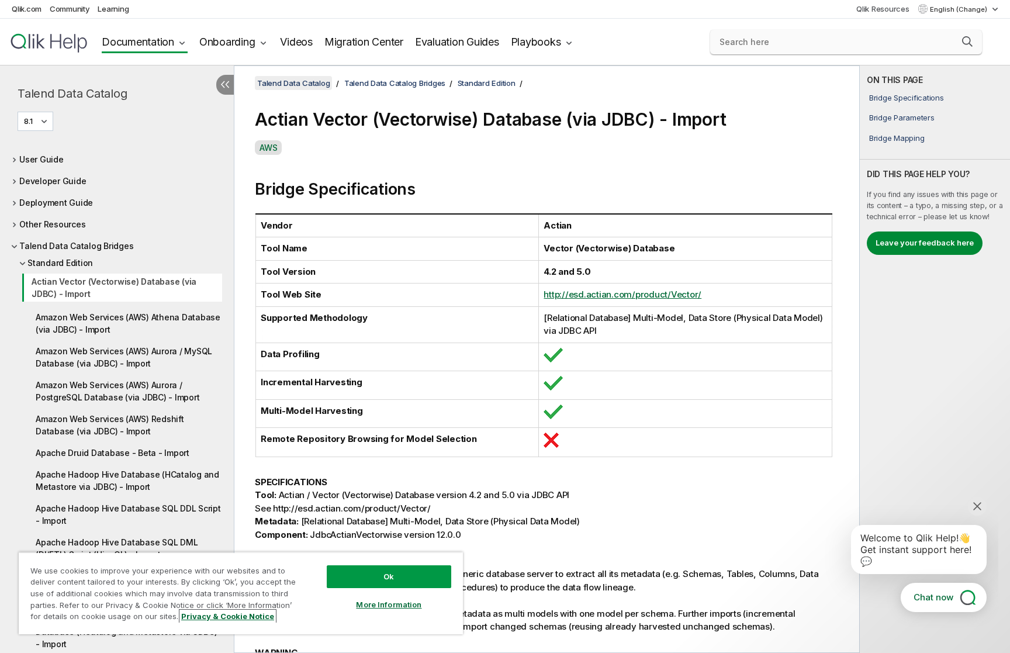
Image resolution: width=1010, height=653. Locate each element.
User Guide (41, 159)
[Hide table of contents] (225, 85)
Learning (113, 8)
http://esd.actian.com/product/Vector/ (622, 294)
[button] (967, 41)
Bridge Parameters (902, 117)
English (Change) (959, 9)
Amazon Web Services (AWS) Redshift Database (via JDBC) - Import (110, 425)
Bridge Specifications (906, 97)
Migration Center (363, 42)
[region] (241, 593)
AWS (268, 148)
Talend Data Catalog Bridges (76, 246)
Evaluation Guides (457, 42)
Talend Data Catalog (72, 94)
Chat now (933, 597)
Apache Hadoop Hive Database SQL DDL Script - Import (128, 514)
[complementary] (935, 359)
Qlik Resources (882, 8)
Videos (296, 42)
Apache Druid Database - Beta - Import (112, 453)
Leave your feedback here (925, 242)
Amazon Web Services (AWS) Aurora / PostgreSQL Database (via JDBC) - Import (117, 391)
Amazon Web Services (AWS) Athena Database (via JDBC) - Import (128, 323)
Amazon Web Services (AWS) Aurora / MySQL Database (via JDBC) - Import (124, 357)
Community (70, 8)
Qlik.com (26, 8)
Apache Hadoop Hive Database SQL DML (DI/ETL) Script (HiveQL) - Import (117, 548)
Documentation (138, 42)
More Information (388, 604)
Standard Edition (60, 263)
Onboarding (227, 42)
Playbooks (536, 42)
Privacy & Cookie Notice (227, 616)
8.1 (28, 121)
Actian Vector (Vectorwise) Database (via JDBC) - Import (114, 288)
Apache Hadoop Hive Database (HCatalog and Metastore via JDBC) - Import (127, 480)
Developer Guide (52, 181)
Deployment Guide (56, 203)
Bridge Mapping (897, 138)
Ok (388, 576)
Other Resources (52, 224)
